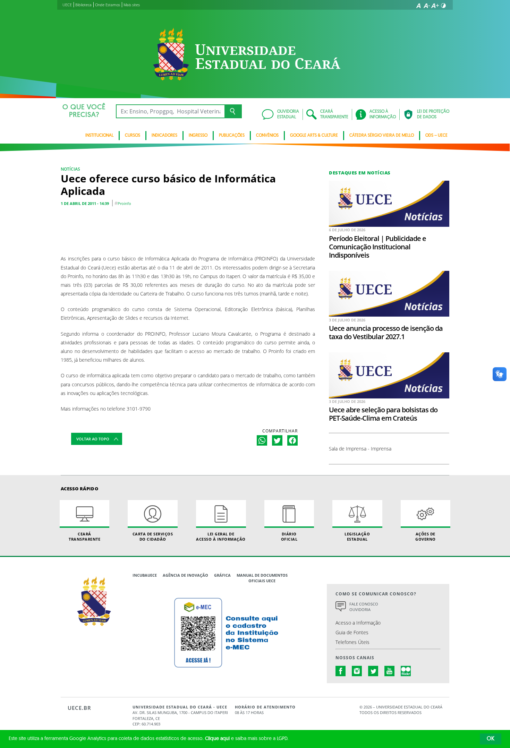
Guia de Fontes (351, 632)
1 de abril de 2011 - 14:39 (85, 203)
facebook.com (340, 671)
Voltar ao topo (92, 438)
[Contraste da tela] (443, 5)
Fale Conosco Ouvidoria (363, 606)
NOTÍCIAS (70, 169)
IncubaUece (145, 575)
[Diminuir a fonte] (427, 5)
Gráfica (222, 575)
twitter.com (373, 671)
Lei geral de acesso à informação (221, 536)
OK (490, 739)
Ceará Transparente (84, 536)
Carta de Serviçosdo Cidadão (153, 536)
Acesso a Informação (358, 622)
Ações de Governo (425, 536)
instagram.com (357, 671)
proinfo (124, 203)
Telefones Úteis (352, 642)
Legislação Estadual (357, 536)
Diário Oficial (289, 536)
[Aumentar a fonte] (435, 5)
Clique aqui (217, 738)
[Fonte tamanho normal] (418, 5)
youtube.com (389, 671)
